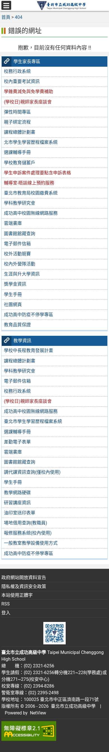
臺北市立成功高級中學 (72, 706)
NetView (38, 713)
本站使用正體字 (17, 595)
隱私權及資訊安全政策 (23, 586)
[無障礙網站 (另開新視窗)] (54, 731)
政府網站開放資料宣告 (23, 577)
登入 (5, 613)
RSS (5, 604)
